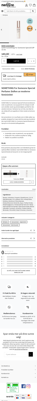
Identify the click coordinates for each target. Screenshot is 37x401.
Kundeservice (5, 373)
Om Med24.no (5, 366)
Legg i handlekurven (17, 182)
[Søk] (33, 11)
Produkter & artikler (7, 370)
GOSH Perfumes (30, 69)
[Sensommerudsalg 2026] (30, 28)
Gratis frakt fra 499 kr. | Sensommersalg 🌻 (14, 1)
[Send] (31, 354)
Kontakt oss (4, 377)
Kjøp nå (16, 61)
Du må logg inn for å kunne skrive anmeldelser (18, 271)
